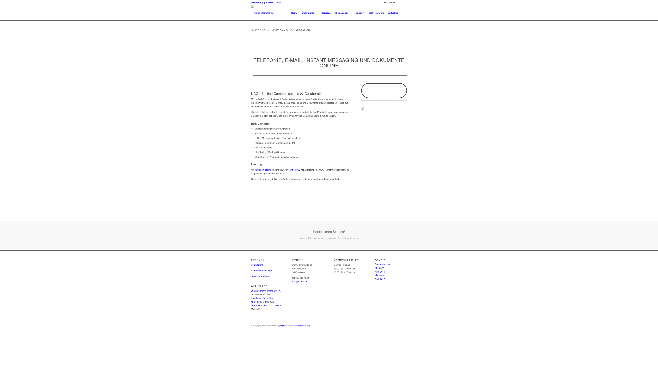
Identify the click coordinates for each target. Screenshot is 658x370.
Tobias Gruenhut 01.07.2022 (265, 305)
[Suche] (403, 12)
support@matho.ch (260, 276)
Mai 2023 (379, 268)
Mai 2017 (379, 275)
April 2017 (380, 279)
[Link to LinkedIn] (399, 2)
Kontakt (269, 2)
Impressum (285, 325)
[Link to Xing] (404, 2)
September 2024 (383, 264)
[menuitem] (258, 3)
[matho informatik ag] (262, 12)
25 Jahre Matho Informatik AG (266, 290)
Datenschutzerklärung (300, 325)
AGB (279, 2)
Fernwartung (257, 2)
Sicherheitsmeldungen (262, 270)
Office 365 (295, 169)
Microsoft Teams (263, 169)
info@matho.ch (299, 281)
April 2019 (380, 271)
